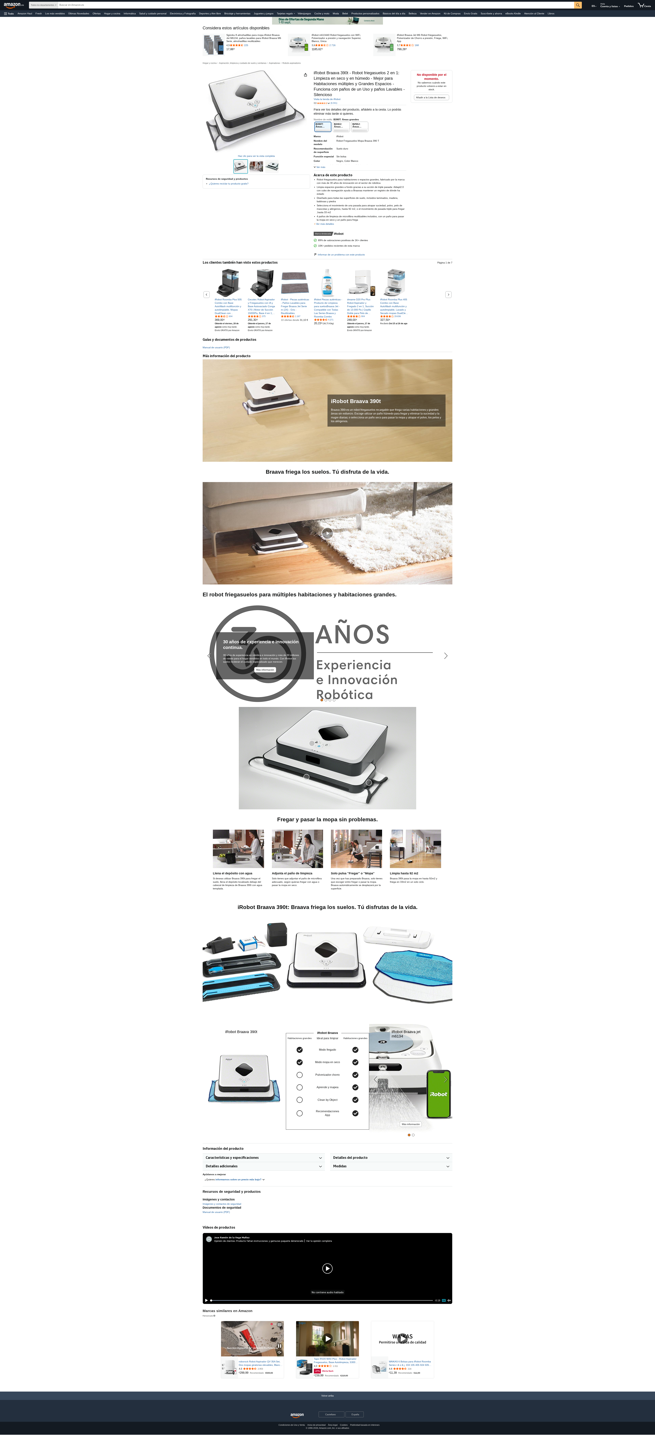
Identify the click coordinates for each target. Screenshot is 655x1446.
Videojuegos (304, 13)
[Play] (205, 1300)
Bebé (345, 13)
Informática (130, 13)
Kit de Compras (452, 13)
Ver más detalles (325, 224)
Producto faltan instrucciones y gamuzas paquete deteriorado (269, 1240)
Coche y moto (321, 13)
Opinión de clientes (224, 1240)
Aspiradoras (274, 63)
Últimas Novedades (78, 13)
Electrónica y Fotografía (183, 13)
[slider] (321, 1300)
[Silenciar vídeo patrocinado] (279, 1352)
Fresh (38, 13)
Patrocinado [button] (208, 1316)
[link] (254, 49)
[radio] (240, 166)
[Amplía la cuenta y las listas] (619, 6)
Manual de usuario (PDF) (216, 347)
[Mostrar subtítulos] (279, 1325)
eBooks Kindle (513, 13)
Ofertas (97, 13)
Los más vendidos (55, 13)
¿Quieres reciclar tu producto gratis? (229, 183)
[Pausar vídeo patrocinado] (279, 1346)
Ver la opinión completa (319, 1240)
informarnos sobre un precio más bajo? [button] (238, 1179)
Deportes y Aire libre (210, 13)
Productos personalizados (365, 13)
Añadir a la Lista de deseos (430, 97)
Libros (551, 13)
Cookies (344, 1425)
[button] (9, 13)
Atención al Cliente (534, 13)
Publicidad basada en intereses (365, 1425)
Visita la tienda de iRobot (327, 99)
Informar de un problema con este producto (341, 254)
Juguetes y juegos (263, 13)
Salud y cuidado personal (152, 13)
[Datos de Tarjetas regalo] (294, 13)
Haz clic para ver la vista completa (256, 156)
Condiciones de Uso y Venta (292, 1425)
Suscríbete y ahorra (491, 13)
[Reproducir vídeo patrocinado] (327, 1338)
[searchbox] (316, 5)
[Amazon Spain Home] (297, 1415)
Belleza (413, 13)
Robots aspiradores (291, 63)
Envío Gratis (470, 13)
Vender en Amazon (430, 13)
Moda (336, 13)
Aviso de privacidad (316, 1425)
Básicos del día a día (394, 13)
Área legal (333, 1425)
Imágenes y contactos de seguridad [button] (222, 1203)
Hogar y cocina (112, 13)
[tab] (322, 700)
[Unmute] (449, 1300)
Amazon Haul (25, 13)
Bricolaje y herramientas (237, 13)
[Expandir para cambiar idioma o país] (595, 6)
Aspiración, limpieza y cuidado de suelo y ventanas (242, 63)
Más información (265, 669)
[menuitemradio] (444, 1300)
